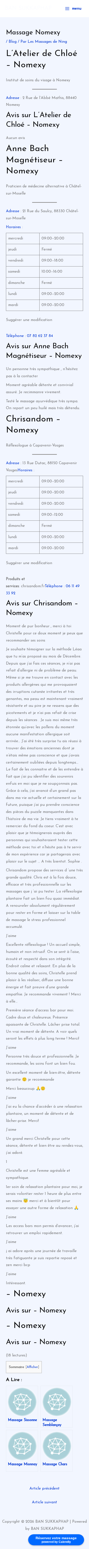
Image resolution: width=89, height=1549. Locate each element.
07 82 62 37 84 (40, 336)
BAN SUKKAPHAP (28, 8)
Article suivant (44, 1502)
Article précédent (44, 1489)
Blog (13, 42)
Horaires (13, 227)
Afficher (32, 1367)
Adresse (12, 98)
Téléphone (15, 336)
